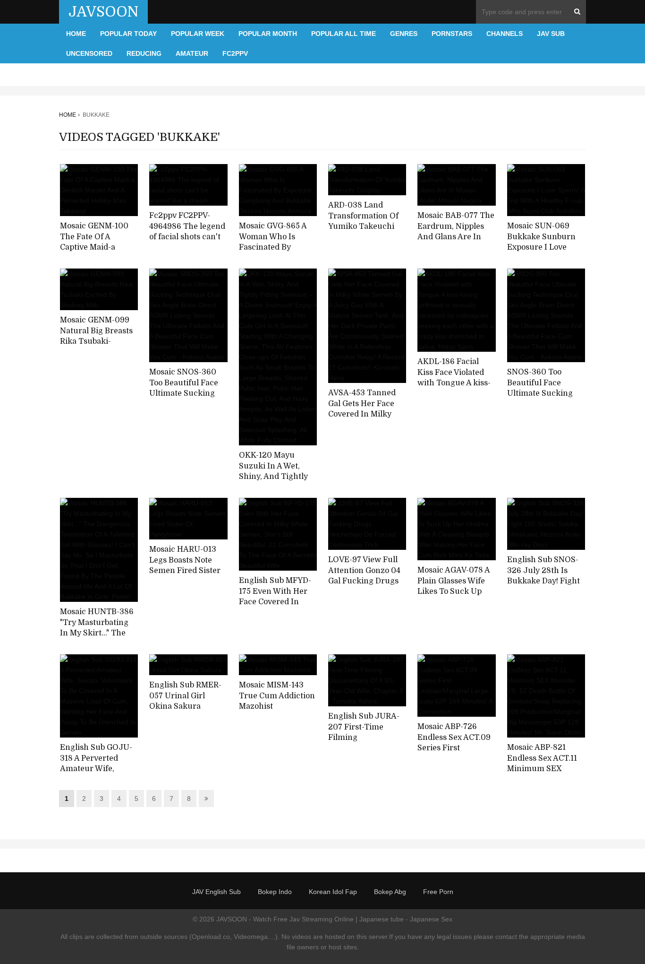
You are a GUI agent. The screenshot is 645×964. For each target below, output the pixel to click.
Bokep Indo (275, 891)
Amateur (192, 53)
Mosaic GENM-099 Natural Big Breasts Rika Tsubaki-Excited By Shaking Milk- (96, 341)
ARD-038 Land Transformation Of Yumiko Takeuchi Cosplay (363, 221)
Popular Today (128, 33)
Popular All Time (343, 33)
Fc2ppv (235, 53)
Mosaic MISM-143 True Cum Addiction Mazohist (277, 696)
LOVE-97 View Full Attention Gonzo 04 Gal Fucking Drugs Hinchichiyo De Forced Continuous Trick (364, 587)
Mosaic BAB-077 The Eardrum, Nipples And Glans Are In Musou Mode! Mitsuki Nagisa (455, 237)
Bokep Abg (390, 891)
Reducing (144, 53)
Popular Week (197, 33)
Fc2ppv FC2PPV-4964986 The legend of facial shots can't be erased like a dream (187, 237)
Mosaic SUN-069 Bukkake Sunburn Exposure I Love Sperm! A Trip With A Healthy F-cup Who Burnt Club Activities (546, 253)
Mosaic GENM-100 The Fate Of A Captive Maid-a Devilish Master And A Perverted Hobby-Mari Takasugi (97, 253)
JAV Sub (551, 33)
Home (76, 33)
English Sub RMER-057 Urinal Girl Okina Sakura (185, 696)
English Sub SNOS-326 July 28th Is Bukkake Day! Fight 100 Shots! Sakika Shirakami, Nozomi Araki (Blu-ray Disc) (544, 587)
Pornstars (452, 33)
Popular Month (267, 33)
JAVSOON (103, 12)
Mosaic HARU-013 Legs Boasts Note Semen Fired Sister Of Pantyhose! (185, 565)
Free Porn (438, 891)
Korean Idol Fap (333, 891)
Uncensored (89, 53)
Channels (504, 33)
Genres (403, 33)
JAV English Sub (216, 891)
